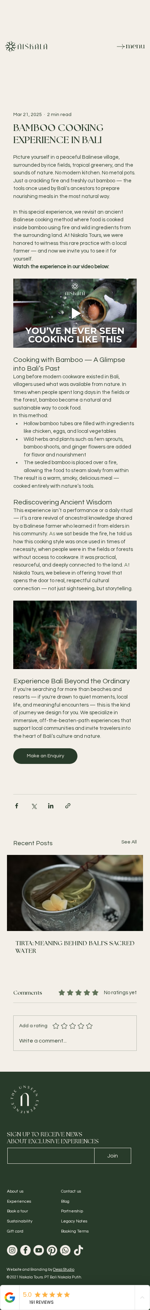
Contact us (71, 1191)
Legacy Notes (74, 1221)
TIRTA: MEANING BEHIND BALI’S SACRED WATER (75, 947)
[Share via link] (68, 805)
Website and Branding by (40, 1269)
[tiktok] (78, 1250)
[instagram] (12, 1250)
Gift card (15, 1231)
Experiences (19, 1201)
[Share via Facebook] (16, 805)
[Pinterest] (52, 1250)
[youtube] (38, 1250)
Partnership (72, 1211)
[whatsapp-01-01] (65, 1250)
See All (129, 842)
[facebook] (25, 1250)
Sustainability (19, 1221)
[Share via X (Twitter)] (33, 805)
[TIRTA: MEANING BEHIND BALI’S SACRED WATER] (75, 893)
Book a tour (17, 1211)
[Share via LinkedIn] (50, 805)
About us (15, 1191)
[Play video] (75, 313)
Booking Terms (75, 1231)
